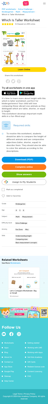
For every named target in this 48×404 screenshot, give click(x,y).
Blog (6, 352)
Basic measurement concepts (26, 243)
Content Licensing (34, 371)
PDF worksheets (9, 9)
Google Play (9, 371)
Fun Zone (19, 229)
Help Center (9, 381)
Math (18, 12)
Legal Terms (17, 394)
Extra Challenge (25, 9)
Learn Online (24, 69)
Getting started (33, 343)
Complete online (24, 167)
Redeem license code (36, 366)
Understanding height (24, 236)
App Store (8, 366)
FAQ (29, 376)
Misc (27, 229)
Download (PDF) (24, 160)
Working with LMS (34, 347)
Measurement (29, 12)
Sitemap (7, 376)
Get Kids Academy (34, 357)
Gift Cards (31, 362)
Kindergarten (7, 12)
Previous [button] (3, 283)
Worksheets (15, 263)
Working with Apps (35, 352)
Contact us (8, 362)
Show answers (24, 174)
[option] (24, 283)
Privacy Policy (29, 394)
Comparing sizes (22, 239)
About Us (8, 357)
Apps (6, 347)
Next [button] (44, 283)
